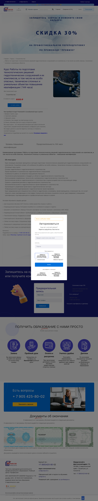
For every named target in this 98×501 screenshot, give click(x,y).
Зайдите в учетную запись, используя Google (41, 256)
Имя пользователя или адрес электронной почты (49, 233)
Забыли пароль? (58, 259)
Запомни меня (41, 259)
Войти (49, 264)
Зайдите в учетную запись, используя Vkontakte (56, 255)
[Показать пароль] (61, 246)
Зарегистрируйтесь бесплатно (49, 229)
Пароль (37, 243)
